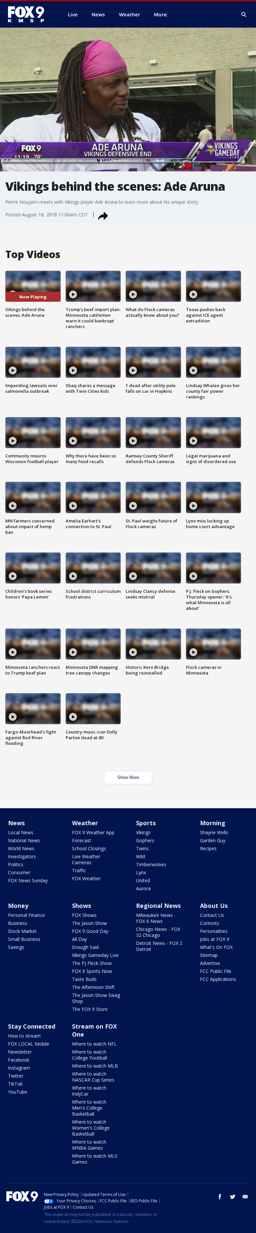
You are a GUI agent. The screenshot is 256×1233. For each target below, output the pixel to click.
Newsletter (20, 1052)
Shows (81, 906)
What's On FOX (216, 947)
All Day (79, 939)
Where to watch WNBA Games (89, 1145)
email (245, 1196)
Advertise (210, 963)
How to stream (24, 1036)
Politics (15, 864)
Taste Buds (84, 979)
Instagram (19, 1068)
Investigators (22, 856)
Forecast (81, 840)
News (16, 823)
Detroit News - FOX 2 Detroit (159, 946)
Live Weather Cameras (86, 859)
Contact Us (212, 915)
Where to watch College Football (89, 1055)
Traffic (79, 870)
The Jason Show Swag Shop (96, 998)
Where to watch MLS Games (94, 1159)
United (143, 880)
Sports (146, 823)
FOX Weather (86, 878)
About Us (214, 906)
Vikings (143, 832)
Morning (212, 823)
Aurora (143, 888)
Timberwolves (151, 864)
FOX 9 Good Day (90, 931)
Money (18, 906)
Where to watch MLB (95, 1066)
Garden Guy (212, 840)
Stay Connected (31, 1026)
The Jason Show (89, 923)
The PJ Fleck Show (92, 963)
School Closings (89, 848)
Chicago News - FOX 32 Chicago (158, 932)
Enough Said (85, 947)
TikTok (15, 1084)
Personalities (214, 931)
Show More (128, 777)
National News (24, 840)
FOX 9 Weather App (93, 832)
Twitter (15, 1076)
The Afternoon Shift (93, 987)
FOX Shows (84, 915)
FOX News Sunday (28, 880)
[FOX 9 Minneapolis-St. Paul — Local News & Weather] (30, 14)
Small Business (24, 939)
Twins (142, 848)
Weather (85, 823)
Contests (209, 923)
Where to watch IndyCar (89, 1091)
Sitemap (209, 955)
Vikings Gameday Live (95, 955)
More (160, 14)
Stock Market (22, 931)
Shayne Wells (214, 832)
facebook (220, 1196)
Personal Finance (26, 915)
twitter (232, 1196)
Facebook (18, 1060)
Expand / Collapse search (244, 14)
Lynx (141, 872)
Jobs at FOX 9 (214, 939)
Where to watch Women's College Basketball (91, 1128)
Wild (140, 856)
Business (17, 923)
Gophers (145, 840)
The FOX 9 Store (90, 1009)
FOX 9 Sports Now (92, 971)
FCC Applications (218, 979)
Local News (20, 832)
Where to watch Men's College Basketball (89, 1108)
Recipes (208, 848)
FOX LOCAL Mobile (28, 1044)
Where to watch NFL (94, 1044)
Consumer (19, 872)
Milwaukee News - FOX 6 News (156, 918)
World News (21, 848)
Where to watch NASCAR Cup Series (93, 1077)
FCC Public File (215, 971)
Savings (16, 947)
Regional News (158, 906)
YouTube (17, 1092)
